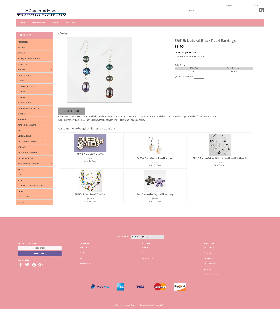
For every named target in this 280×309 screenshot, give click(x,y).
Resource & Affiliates (211, 275)
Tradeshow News (210, 264)
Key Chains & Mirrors (27, 125)
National (22, 147)
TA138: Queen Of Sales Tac (90, 154)
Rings (20, 169)
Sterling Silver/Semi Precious (30, 186)
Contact (70, 22)
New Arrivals (39, 22)
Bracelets (22, 64)
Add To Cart (90, 161)
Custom (21, 97)
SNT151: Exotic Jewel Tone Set (90, 194)
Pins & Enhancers (25, 158)
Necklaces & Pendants (27, 153)
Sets (20, 180)
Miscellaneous (24, 136)
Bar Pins (21, 53)
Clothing (22, 92)
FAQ (81, 258)
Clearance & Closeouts (28, 86)
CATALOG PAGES (24, 75)
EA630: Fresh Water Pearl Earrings (155, 158)
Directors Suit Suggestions (30, 108)
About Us (83, 247)
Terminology (208, 258)
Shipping (207, 253)
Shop (22, 22)
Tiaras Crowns (24, 197)
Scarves (21, 175)
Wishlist (145, 247)
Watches (22, 202)
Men (19, 130)
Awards (21, 48)
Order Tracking (147, 258)
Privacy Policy (85, 264)
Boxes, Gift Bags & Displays (30, 59)
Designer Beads (24, 103)
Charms (21, 81)
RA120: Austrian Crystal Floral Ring (155, 194)
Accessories (23, 42)
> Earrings (63, 33)
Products (25, 35)
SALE (55, 22)
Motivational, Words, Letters (31, 142)
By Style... (22, 70)
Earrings (22, 114)
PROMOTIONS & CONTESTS (28, 164)
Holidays (22, 119)
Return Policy (209, 247)
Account (228, 5)
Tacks (20, 191)
